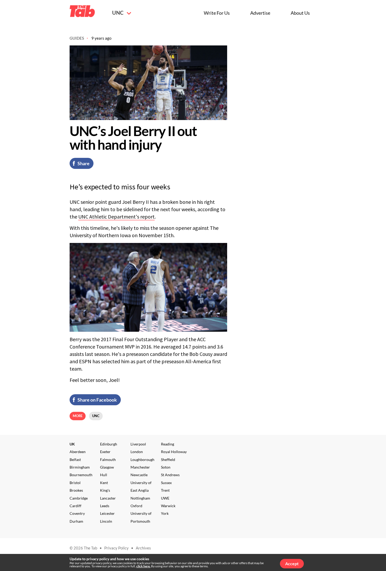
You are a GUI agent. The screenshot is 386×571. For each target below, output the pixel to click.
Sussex (166, 482)
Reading (167, 444)
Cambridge (79, 498)
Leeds (104, 505)
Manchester (140, 467)
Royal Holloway (174, 451)
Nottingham (140, 498)
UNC (118, 12)
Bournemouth (81, 475)
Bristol (75, 482)
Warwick (168, 505)
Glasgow (107, 467)
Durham (76, 521)
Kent (104, 482)
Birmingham (80, 467)
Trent (165, 490)
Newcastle (139, 475)
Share (83, 163)
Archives (143, 548)
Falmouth (108, 459)
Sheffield (168, 459)
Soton (165, 467)
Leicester (107, 513)
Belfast (75, 459)
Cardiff (75, 505)
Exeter (105, 451)
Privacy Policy (116, 548)
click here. (143, 566)
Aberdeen (78, 451)
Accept (292, 563)
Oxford (136, 505)
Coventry (77, 513)
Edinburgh (108, 444)
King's (105, 490)
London (137, 451)
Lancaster (108, 498)
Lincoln (106, 521)
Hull (103, 475)
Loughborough (142, 459)
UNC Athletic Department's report (116, 216)
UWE (165, 498)
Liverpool (138, 444)
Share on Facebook (97, 400)
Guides (77, 38)
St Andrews (170, 475)
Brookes (76, 490)
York (165, 513)
